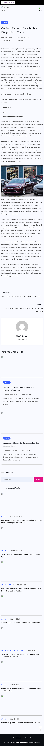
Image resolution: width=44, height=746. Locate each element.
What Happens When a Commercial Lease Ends (20, 623)
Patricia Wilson (11, 450)
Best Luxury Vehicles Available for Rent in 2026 (20, 722)
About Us (28, 738)
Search (38, 480)
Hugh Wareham (11, 394)
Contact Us (17, 738)
